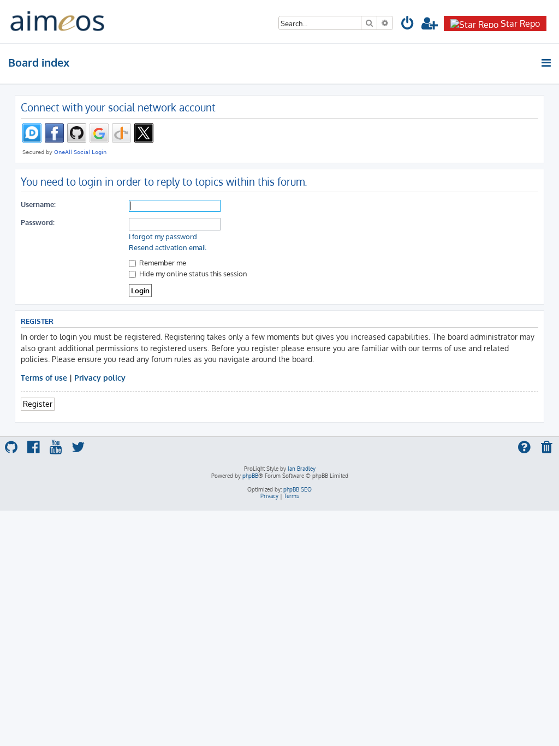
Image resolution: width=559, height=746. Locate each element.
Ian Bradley (302, 468)
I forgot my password (163, 236)
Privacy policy (100, 377)
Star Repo (520, 23)
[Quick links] (547, 63)
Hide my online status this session (192, 273)
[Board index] (57, 21)
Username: (38, 204)
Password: (38, 222)
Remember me (162, 262)
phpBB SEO (297, 489)
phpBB (250, 475)
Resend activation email (167, 247)
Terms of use (44, 377)
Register (37, 403)
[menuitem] (408, 24)
